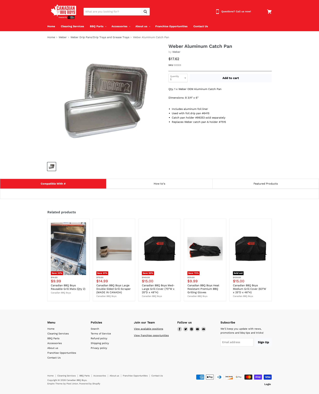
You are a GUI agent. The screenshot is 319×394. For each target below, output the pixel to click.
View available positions (148, 328)
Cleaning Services (72, 26)
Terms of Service (101, 333)
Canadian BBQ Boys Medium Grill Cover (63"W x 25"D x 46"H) (249, 289)
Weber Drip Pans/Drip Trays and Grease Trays (99, 37)
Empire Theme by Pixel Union (62, 383)
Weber (63, 37)
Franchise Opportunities (171, 26)
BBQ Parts (97, 26)
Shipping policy (100, 343)
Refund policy (99, 338)
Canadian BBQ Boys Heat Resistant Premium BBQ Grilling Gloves (203, 289)
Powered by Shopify (89, 383)
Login (267, 384)
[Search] (145, 11)
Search (95, 328)
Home (51, 26)
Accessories (119, 26)
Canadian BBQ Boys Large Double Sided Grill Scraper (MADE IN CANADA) (113, 289)
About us (141, 26)
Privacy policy (99, 348)
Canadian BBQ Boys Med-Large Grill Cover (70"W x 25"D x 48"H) (158, 289)
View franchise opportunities (151, 335)
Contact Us (200, 26)
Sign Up (263, 342)
